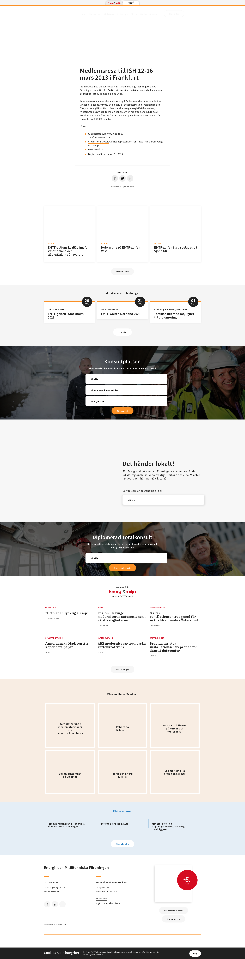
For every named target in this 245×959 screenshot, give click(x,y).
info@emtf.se (102, 887)
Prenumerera (173, 919)
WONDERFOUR (61, 925)
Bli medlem (101, 898)
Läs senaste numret (173, 910)
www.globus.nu (115, 133)
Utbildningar (122, 14)
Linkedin (55, 904)
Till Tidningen (122, 669)
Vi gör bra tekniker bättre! (108, 903)
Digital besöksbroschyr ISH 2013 (105, 154)
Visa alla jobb (122, 844)
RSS (62, 904)
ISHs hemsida (95, 149)
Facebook (47, 904)
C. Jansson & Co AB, (98, 141)
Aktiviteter (109, 14)
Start (84, 14)
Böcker (134, 14)
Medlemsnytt (95, 14)
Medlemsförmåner (148, 14)
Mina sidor (174, 14)
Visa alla (122, 332)
